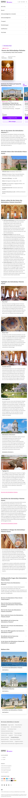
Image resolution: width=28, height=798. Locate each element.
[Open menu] (26, 1)
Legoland (11, 735)
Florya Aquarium (18, 733)
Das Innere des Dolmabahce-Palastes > (9, 492)
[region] (14, 105)
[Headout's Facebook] (8, 785)
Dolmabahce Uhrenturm (7, 452)
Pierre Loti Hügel (18, 735)
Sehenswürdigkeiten (6, 17)
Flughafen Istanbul (19, 741)
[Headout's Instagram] (4, 785)
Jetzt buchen (5, 670)
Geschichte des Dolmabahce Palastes (9, 523)
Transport (3, 21)
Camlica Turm (4, 735)
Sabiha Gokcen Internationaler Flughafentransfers (12, 743)
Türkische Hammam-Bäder (7, 733)
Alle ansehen (25, 85)
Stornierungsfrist (5, 772)
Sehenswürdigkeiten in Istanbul (8, 14)
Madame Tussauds (5, 737)
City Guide (3, 32)
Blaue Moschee (18, 724)
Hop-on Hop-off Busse (15, 739)
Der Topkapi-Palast (5, 727)
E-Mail (3, 759)
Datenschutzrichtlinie (5, 767)
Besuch (2, 10)
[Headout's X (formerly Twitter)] (11, 785)
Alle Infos (3, 6)
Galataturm (3, 729)
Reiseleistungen (4, 25)
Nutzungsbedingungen (6, 770)
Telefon (4, 757)
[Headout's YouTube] (6, 785)
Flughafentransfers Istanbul (7, 741)
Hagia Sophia (11, 724)
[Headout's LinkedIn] (2, 785)
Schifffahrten (4, 28)
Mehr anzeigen (12, 121)
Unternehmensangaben (6, 765)
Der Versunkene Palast (16, 727)
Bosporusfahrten (5, 739)
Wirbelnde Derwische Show (7, 731)
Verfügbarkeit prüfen (12, 117)
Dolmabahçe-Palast (7, 45)
